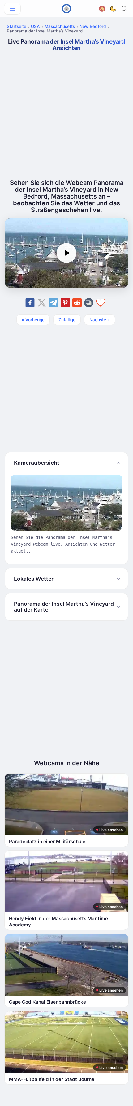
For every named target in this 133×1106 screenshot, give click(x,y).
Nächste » (99, 319)
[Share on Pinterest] (65, 302)
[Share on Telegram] (53, 302)
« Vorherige (33, 319)
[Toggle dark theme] (113, 9)
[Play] (66, 253)
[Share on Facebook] (30, 302)
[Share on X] (41, 302)
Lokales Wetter (34, 578)
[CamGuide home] (66, 8)
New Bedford (92, 26)
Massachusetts (60, 26)
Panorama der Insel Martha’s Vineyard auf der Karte (64, 606)
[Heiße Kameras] (102, 8)
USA (35, 26)
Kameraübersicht (36, 462)
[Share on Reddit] (77, 302)
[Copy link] (88, 302)
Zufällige (66, 319)
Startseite (16, 26)
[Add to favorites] (100, 302)
